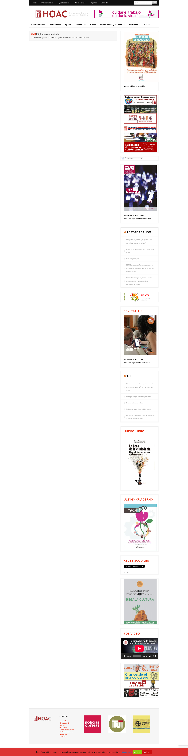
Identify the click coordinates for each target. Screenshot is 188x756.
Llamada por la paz (132, 259)
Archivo (62, 725)
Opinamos (134, 25)
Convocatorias (55, 25)
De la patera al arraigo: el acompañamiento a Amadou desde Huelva (140, 416)
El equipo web (64, 723)
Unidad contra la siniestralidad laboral (138, 409)
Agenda (94, 2)
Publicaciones (81, 2)
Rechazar (147, 752)
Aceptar (137, 752)
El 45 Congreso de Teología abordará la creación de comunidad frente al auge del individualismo (140, 268)
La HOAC (63, 721)
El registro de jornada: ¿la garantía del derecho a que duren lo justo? (139, 241)
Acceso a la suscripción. (134, 215)
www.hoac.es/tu (143, 362)
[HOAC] (61, 14)
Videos (147, 25)
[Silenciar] (150, 656)
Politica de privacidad (67, 729)
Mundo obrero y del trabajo (112, 25)
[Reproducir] (124, 656)
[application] (139, 648)
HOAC (126, 572)
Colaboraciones (38, 25)
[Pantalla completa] (154, 656)
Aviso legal (63, 727)
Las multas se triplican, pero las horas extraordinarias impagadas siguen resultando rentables (139, 281)
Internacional (80, 25)
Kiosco (93, 25)
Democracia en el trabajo (134, 403)
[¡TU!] (128, 376)
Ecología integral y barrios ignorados (138, 397)
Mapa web (63, 734)
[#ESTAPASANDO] (138, 232)
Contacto (104, 2)
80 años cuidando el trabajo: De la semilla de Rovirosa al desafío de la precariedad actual (140, 387)
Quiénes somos (48, 2)
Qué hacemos (64, 2)
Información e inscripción (134, 86)
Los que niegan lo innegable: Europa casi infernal (140, 250)
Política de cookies (66, 732)
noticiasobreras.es (144, 218)
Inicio (35, 2)
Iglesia (68, 25)
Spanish (129, 158)
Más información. (126, 752)
